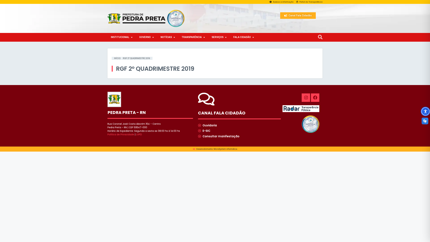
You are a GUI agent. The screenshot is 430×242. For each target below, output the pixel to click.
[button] (320, 37)
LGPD (139, 134)
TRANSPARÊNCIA (192, 37)
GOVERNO (145, 37)
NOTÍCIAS (166, 37)
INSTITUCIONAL (120, 37)
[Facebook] (315, 97)
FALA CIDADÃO (242, 37)
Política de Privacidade (121, 134)
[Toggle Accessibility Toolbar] (425, 111)
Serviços (217, 37)
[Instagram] (306, 97)
